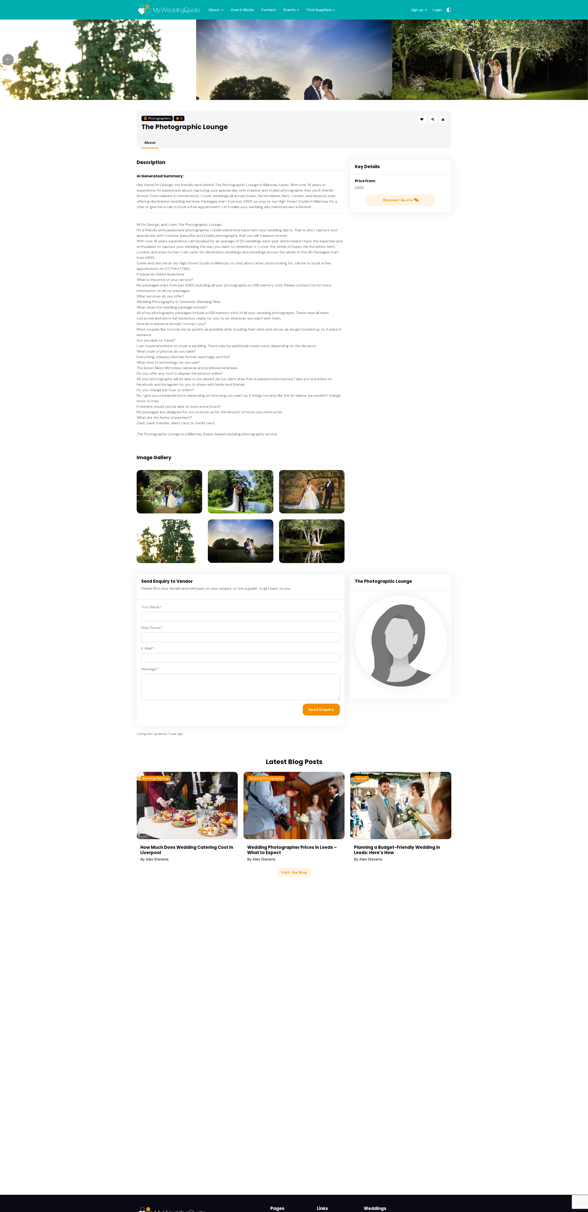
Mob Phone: (152, 627)
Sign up (417, 9)
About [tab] (150, 142)
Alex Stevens (157, 859)
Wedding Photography (266, 778)
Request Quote (398, 200)
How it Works (242, 9)
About (214, 9)
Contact (268, 9)
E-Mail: (147, 648)
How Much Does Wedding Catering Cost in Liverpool (186, 849)
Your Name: (151, 607)
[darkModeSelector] (448, 10)
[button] (432, 119)
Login (437, 9)
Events (289, 9)
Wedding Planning (155, 778)
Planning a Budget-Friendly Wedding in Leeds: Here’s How (397, 849)
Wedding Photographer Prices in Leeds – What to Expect (292, 849)
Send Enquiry (321, 709)
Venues (361, 778)
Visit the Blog (294, 872)
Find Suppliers (319, 9)
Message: (150, 669)
